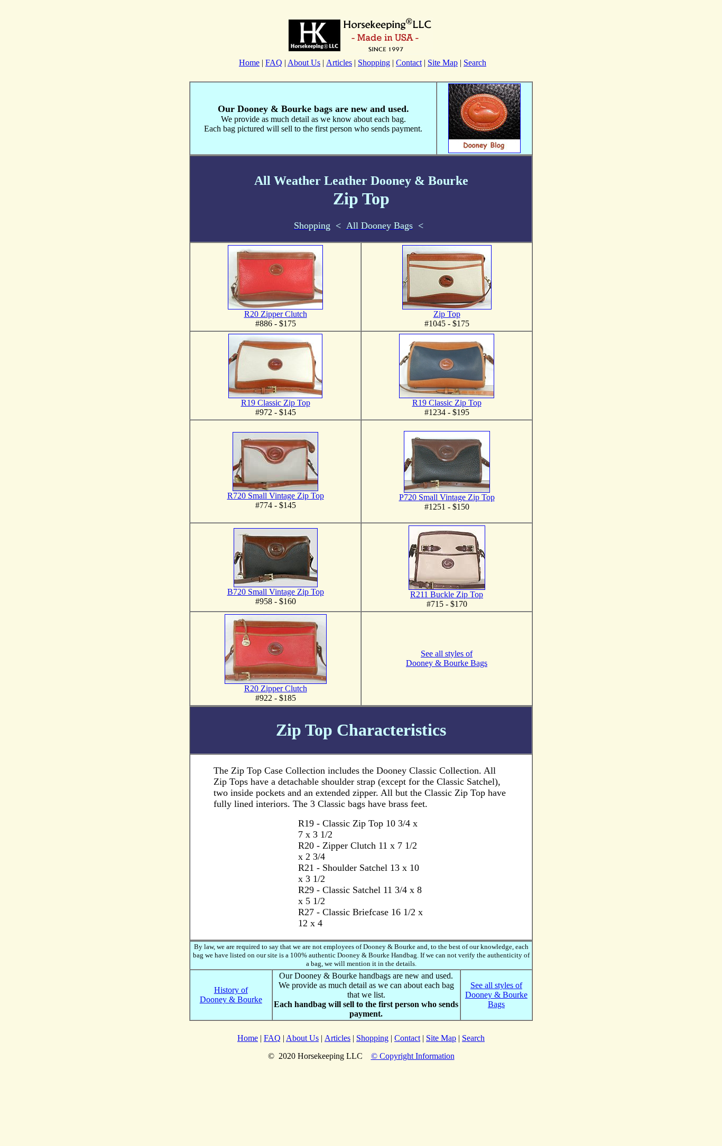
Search (475, 62)
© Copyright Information (413, 1055)
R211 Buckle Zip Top (446, 594)
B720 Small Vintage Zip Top (275, 591)
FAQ (273, 62)
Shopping (374, 62)
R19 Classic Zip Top (275, 402)
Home (249, 62)
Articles (339, 62)
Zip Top (446, 313)
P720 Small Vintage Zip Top (447, 497)
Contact (409, 62)
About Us (304, 62)
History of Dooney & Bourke (231, 994)
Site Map (443, 62)
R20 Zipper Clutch (275, 313)
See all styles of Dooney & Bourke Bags (446, 658)
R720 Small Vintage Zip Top (275, 495)
